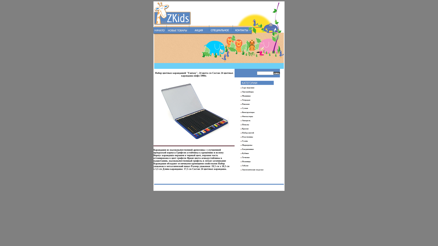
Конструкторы (248, 112)
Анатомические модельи (252, 170)
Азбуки (245, 166)
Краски (245, 129)
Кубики (245, 153)
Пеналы (245, 125)
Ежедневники (248, 149)
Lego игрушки (248, 88)
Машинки (246, 96)
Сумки (245, 108)
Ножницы (246, 161)
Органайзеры (248, 92)
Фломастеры (247, 116)
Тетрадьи (246, 100)
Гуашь (245, 141)
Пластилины (247, 137)
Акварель (246, 120)
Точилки (245, 157)
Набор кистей (248, 133)
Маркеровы (247, 145)
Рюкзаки (245, 104)
